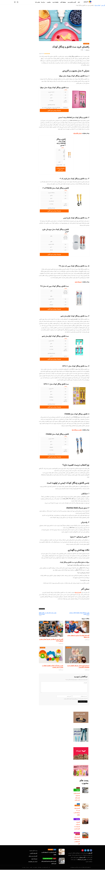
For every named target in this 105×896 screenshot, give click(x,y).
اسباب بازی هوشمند (32, 861)
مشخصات (65, 89)
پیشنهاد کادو (63, 2)
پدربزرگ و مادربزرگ (77, 819)
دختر (70, 622)
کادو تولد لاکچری (33, 853)
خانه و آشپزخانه (77, 832)
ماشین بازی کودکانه (82, 859)
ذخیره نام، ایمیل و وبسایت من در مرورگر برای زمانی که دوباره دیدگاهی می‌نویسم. (75, 698)
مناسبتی (49, 2)
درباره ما (43, 2)
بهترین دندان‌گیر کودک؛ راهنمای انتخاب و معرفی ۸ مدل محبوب (79, 614)
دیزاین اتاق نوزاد (77, 133)
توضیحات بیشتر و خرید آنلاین (54, 110)
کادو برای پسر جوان (33, 856)
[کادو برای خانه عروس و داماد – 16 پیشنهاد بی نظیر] (85, 835)
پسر (41, 622)
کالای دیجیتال (82, 857)
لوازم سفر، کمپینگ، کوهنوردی (77, 790)
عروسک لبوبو (78, 281)
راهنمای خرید (55, 2)
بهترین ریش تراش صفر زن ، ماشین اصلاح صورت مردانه (47, 614)
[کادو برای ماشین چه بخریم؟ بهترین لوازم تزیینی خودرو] (85, 790)
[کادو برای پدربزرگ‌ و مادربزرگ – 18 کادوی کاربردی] (85, 821)
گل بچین (103, 5)
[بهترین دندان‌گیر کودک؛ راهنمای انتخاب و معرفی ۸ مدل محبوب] (51, 654)
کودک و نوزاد (97, 5)
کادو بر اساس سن (72, 2)
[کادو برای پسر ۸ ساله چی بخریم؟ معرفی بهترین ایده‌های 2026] (51, 629)
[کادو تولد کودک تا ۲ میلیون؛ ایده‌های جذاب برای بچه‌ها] (77, 627)
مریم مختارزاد (61, 643)
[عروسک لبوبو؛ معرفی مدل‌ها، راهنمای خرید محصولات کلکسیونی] (77, 654)
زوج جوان (77, 834)
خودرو (54, 858)
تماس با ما (37, 2)
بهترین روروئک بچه (77, 429)
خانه (79, 2)
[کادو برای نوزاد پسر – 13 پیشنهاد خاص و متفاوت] (85, 806)
